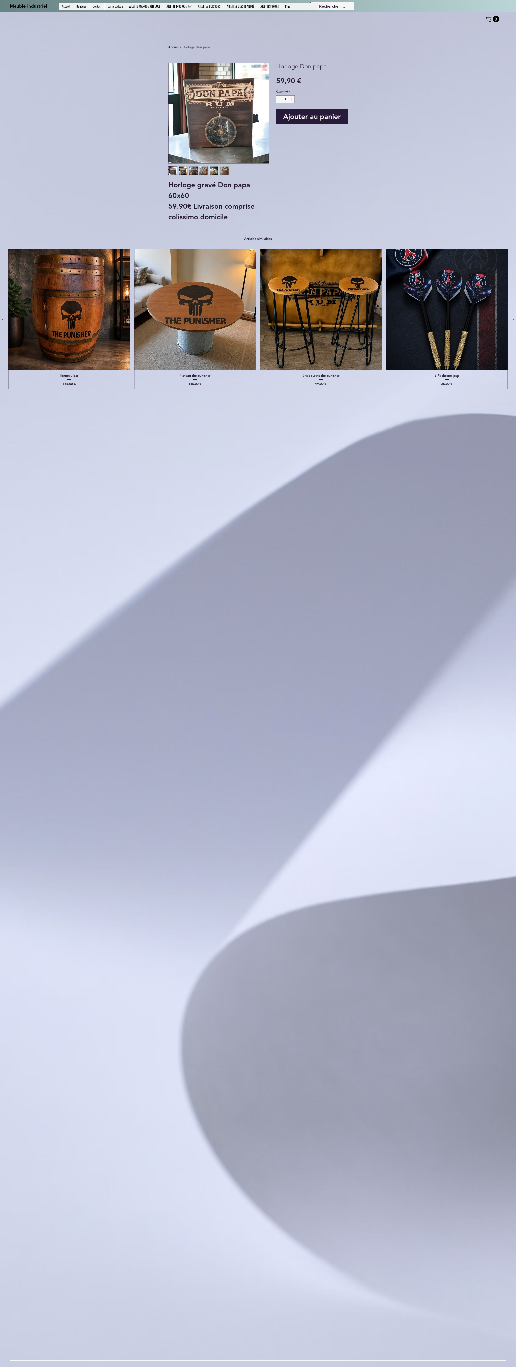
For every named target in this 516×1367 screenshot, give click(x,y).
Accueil (173, 47)
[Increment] (291, 99)
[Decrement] (279, 99)
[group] (258, 319)
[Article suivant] (513, 318)
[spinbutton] (285, 99)
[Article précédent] (2, 318)
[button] (493, 19)
